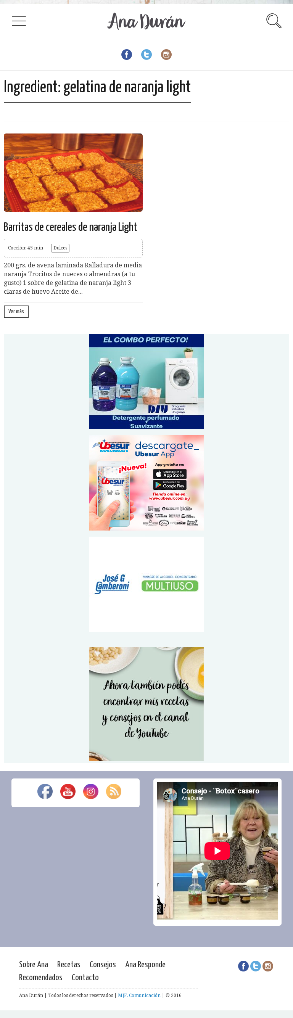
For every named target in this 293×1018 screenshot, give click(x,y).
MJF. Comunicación (139, 995)
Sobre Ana (33, 964)
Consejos (103, 964)
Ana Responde (145, 964)
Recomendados (41, 977)
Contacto (85, 977)
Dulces (60, 248)
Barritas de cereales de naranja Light (70, 227)
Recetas (68, 964)
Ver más (16, 311)
